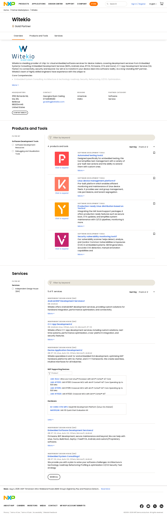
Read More (105, 489)
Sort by (133, 147)
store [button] (93, 4)
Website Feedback (50, 512)
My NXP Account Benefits (72, 505)
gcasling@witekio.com (53, 101)
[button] (153, 4)
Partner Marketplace (20, 10)
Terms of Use (15, 512)
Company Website (20, 113)
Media (43, 505)
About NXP (9, 505)
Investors (32, 505)
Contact (53, 505)
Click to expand (61, 168)
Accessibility (37, 512)
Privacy (6, 512)
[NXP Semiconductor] (9, 4)
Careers (21, 505)
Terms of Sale (26, 512)
